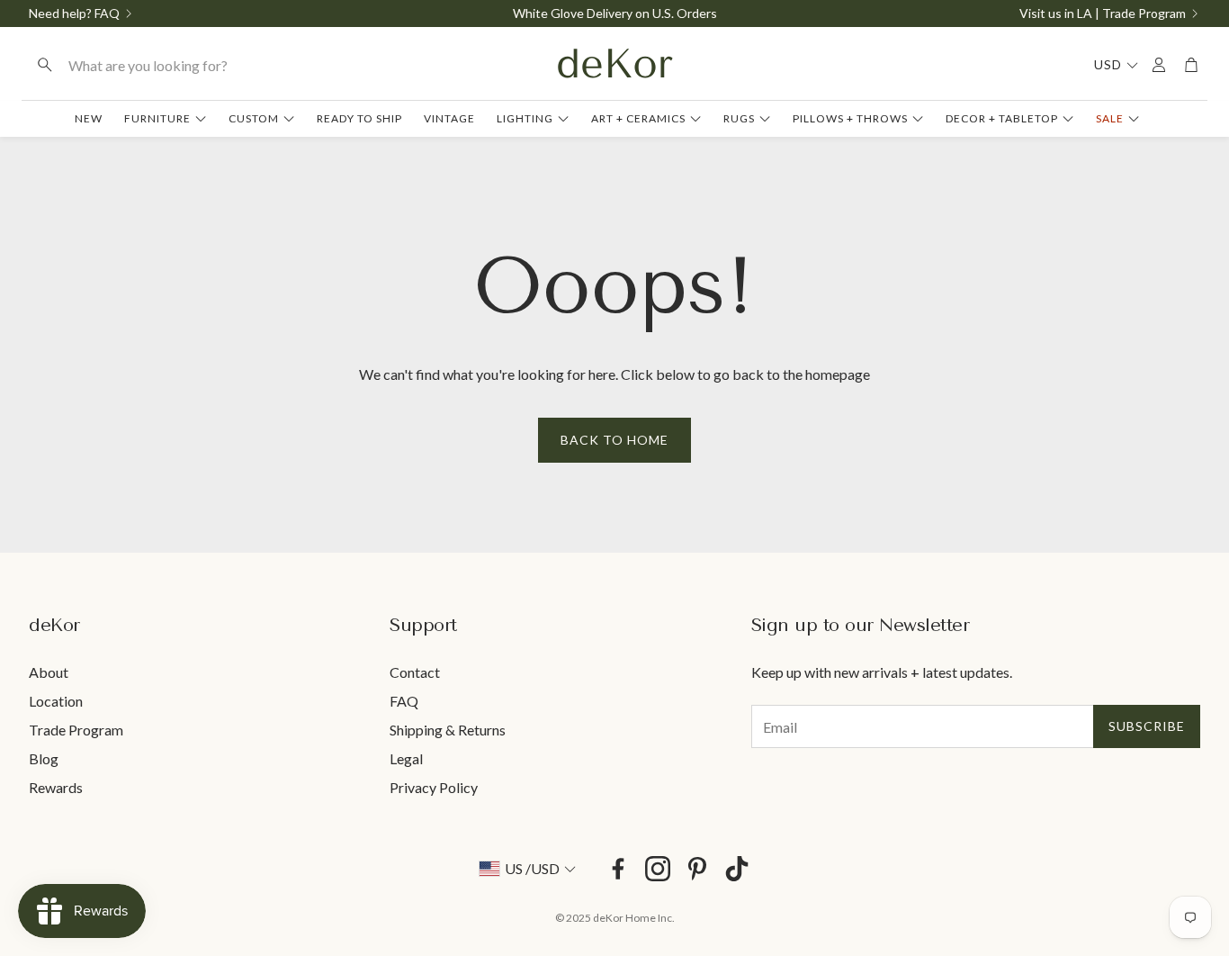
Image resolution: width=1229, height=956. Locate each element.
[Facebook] (618, 868)
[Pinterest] (697, 868)
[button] (136, 64)
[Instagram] (657, 868)
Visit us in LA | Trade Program (1102, 13)
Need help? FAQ (74, 13)
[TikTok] (736, 868)
